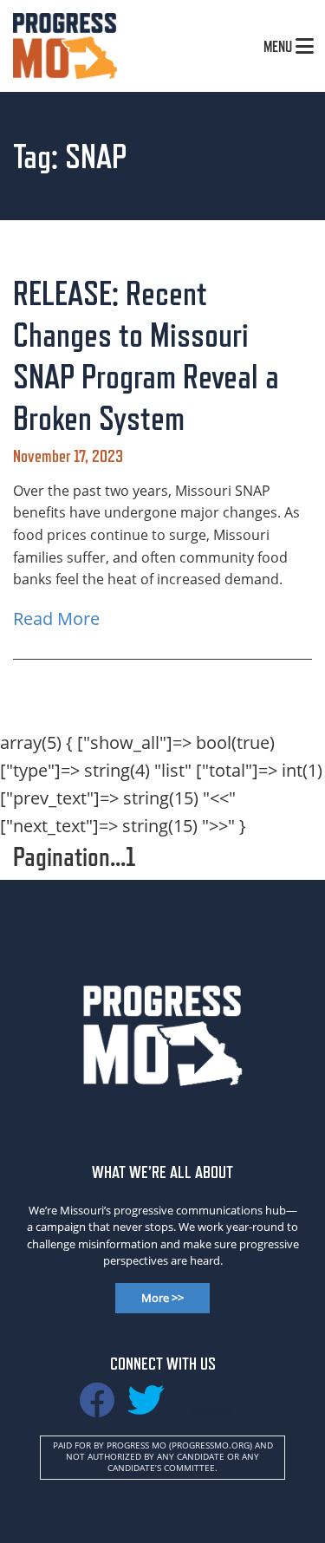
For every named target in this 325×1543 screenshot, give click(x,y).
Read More (56, 618)
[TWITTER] (145, 1408)
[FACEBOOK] (97, 1408)
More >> (162, 1297)
